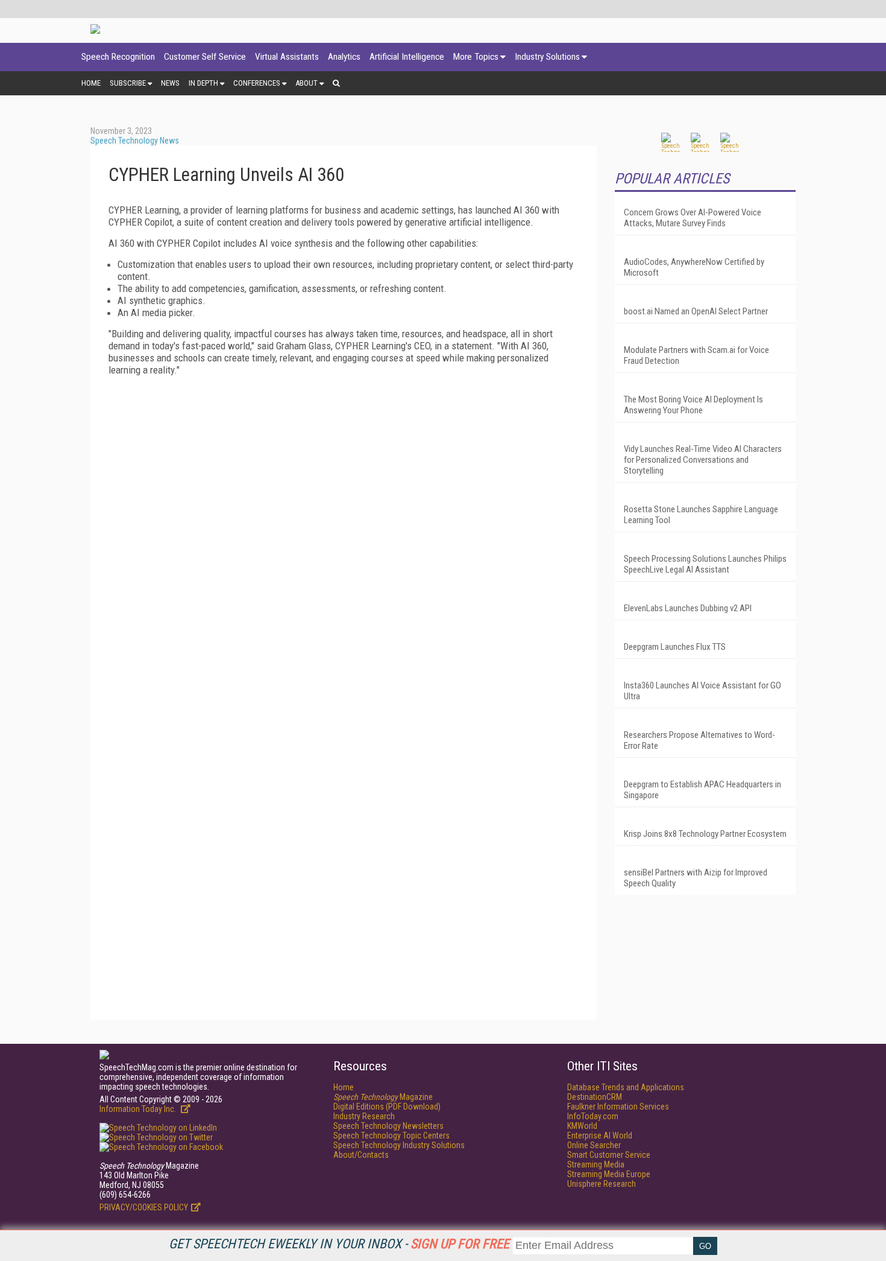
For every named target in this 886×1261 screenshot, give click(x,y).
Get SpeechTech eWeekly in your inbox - (339, 1243)
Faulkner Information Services (618, 1106)
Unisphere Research (601, 1184)
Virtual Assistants (287, 56)
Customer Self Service (205, 56)
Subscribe (128, 82)
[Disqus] (343, 536)
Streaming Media (595, 1164)
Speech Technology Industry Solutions (399, 1145)
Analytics (344, 56)
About (306, 82)
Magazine (383, 1097)
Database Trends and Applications (625, 1087)
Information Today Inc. (138, 1109)
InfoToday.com (592, 1116)
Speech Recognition (118, 56)
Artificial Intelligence (406, 56)
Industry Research (364, 1116)
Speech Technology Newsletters (388, 1126)
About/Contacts (361, 1155)
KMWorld (582, 1126)
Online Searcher (594, 1145)
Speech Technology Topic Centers (391, 1135)
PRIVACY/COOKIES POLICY (143, 1207)
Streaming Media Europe (608, 1174)
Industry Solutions (547, 56)
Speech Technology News (134, 140)
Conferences (256, 82)
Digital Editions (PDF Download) (387, 1106)
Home (91, 82)
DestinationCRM (594, 1097)
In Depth (203, 82)
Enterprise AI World (599, 1135)
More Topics (475, 56)
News (170, 82)
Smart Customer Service (608, 1155)
